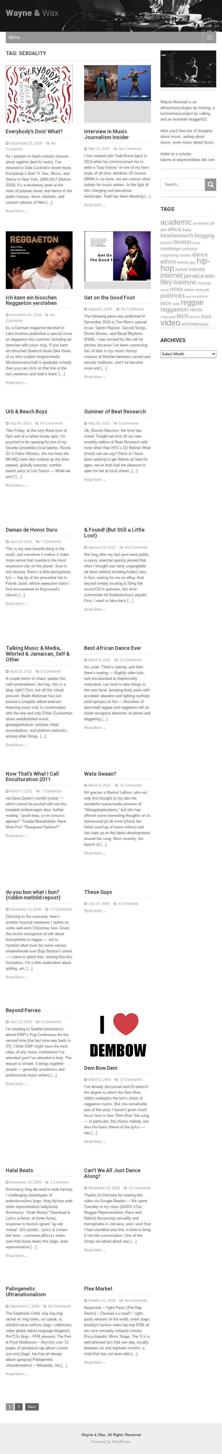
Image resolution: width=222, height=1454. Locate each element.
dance (200, 255)
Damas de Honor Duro (32, 530)
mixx (176, 289)
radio (176, 303)
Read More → (17, 211)
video (170, 322)
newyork (202, 290)
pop (188, 296)
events (182, 262)
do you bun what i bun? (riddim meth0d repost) (33, 895)
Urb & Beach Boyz (26, 411)
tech (182, 316)
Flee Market (98, 1289)
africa (174, 229)
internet (171, 275)
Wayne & (32, 13)
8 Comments (51, 1022)
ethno (168, 261)
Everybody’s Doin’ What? (34, 131)
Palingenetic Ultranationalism (26, 1291)
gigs (192, 262)
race (165, 303)
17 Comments (61, 909)
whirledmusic (195, 324)
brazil (196, 243)
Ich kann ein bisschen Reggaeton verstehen (31, 300)
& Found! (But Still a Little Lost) (114, 533)
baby (186, 230)
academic (176, 222)
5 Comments (129, 423)
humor (181, 269)
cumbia (185, 255)
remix (196, 310)
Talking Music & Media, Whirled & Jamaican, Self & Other (38, 654)
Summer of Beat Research (115, 411)
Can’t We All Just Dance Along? (112, 1173)
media (164, 290)
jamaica (194, 276)
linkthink (184, 282)
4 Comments (128, 904)
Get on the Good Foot (109, 297)
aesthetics (201, 224)
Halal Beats (19, 1170)
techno (195, 317)
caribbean (189, 249)
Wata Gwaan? (100, 774)
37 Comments (131, 1080)
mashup (204, 283)
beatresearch (176, 235)
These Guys (98, 892)
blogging (204, 236)
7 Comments (51, 542)
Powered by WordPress (111, 1442)
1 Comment (59, 1182)
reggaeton (174, 309)
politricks (172, 295)
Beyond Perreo (23, 1010)
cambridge (170, 248)
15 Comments (131, 785)
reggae (192, 302)
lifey (166, 282)
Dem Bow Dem (100, 1068)
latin (210, 276)
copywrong (169, 255)
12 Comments (131, 660)
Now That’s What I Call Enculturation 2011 (32, 777)
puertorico (200, 296)
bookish (166, 243)
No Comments (130, 149)
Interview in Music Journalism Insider (106, 134)
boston (182, 242)
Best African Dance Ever (112, 648)
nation (189, 290)
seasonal (167, 317)
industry (197, 269)
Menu (14, 37)
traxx (206, 316)
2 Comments (51, 671)
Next (32, 1407)
